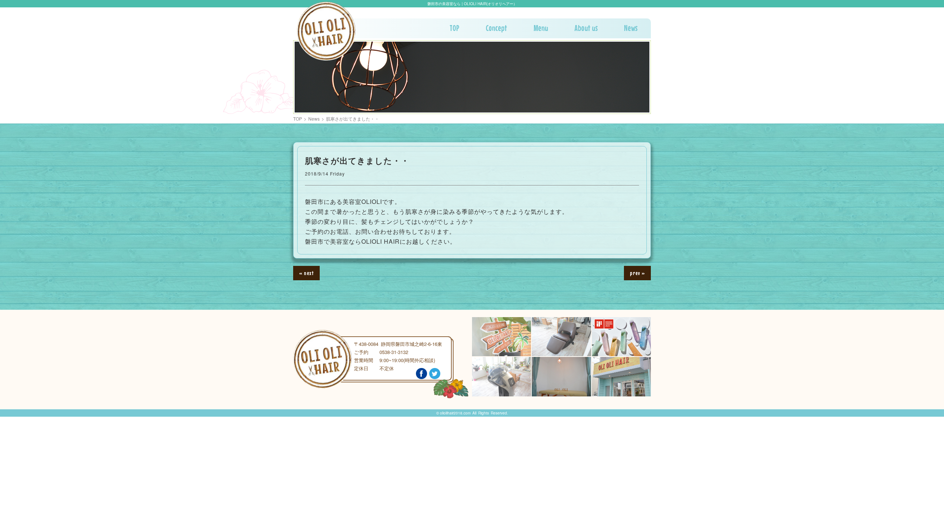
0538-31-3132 (393, 351)
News (631, 28)
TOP (454, 28)
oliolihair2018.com (455, 413)
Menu (541, 28)
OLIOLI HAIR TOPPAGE (326, 31)
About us (586, 28)
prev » (637, 273)
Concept (496, 28)
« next (306, 273)
